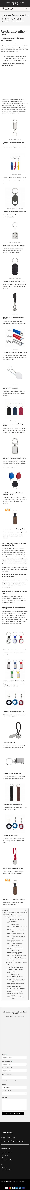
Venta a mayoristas (7, 1169)
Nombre (4, 1054)
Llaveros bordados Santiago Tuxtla (13, 681)
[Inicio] (2, 21)
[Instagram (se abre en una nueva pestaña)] (17, 4)
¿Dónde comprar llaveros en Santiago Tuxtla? (18, 973)
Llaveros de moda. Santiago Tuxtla (13, 281)
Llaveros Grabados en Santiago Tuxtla (14, 178)
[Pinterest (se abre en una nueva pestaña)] (15, 4)
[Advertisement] (15, 83)
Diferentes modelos (9, 742)
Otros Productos (6, 1155)
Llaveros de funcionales (10, 388)
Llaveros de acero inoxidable (12, 773)
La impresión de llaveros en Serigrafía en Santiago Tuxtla (16, 966)
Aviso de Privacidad (7, 1159)
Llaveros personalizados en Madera (14, 899)
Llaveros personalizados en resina (13, 711)
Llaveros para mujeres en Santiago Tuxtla (13, 317)
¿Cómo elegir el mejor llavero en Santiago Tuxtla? (16, 920)
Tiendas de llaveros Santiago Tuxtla (14, 245)
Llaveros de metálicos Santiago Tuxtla (14, 458)
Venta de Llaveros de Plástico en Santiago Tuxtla (13, 493)
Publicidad (4, 1167)
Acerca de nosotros (7, 1152)
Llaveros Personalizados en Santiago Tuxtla (14, 21)
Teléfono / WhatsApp (7, 1067)
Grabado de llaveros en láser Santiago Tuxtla (16, 970)
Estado (4, 1084)
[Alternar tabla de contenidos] (25, 910)
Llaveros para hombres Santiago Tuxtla (15, 352)
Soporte (4, 1154)
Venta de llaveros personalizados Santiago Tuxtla (16, 963)
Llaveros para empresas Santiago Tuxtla (13, 424)
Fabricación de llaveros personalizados (15, 650)
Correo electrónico (7, 1061)
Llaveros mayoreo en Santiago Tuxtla (14, 211)
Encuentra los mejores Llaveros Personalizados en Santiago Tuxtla (15, 913)
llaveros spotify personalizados (12, 804)
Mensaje (4, 1097)
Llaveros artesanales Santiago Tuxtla (14, 529)
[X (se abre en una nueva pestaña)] (13, 4)
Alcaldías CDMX (6, 1090)
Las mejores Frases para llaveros (13, 868)
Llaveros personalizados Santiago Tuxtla (13, 143)
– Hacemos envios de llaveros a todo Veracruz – (14, 916)
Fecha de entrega (6, 1074)
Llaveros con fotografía (10, 835)
